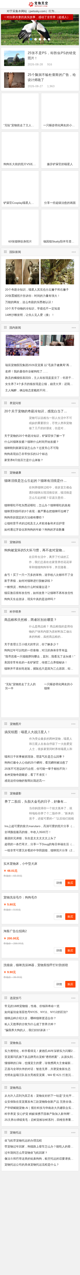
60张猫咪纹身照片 (20, 241)
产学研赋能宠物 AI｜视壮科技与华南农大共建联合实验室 (41, 1107)
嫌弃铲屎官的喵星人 (60, 164)
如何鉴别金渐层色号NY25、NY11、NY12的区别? (36, 1012)
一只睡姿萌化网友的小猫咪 (60, 125)
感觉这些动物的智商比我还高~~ (25, 780)
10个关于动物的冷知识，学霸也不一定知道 (32, 308)
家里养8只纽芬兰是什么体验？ (23, 460)
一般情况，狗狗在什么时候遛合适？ (27, 587)
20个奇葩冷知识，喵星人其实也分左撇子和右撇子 (37, 289)
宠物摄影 (15, 793)
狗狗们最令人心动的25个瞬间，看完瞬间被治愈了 (36, 762)
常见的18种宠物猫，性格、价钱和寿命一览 (32, 1006)
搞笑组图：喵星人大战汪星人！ (27, 732)
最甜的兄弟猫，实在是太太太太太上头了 (30, 838)
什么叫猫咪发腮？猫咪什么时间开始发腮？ (31, 441)
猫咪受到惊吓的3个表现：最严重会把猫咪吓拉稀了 (36, 511)
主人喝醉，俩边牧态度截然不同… (26, 390)
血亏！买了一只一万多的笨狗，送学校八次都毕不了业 (38, 574)
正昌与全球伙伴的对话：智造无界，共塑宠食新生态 (38, 1069)
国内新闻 (15, 327)
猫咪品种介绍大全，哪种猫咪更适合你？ (30, 1018)
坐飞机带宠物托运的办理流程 (23, 1140)
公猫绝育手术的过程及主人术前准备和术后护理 (34, 523)
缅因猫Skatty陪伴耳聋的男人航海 (61, 241)
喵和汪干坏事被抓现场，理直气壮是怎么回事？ (35, 756)
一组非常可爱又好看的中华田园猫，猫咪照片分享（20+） (41, 850)
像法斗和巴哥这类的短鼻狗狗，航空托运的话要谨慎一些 (40, 1158)
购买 (70, 882)
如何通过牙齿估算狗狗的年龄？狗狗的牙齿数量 (34, 529)
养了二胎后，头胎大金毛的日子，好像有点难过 (39, 801)
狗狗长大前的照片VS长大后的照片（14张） (21, 164)
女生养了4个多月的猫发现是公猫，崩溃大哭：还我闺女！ (42, 384)
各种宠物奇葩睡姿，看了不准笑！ (26, 774)
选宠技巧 (15, 998)
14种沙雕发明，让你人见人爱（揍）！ (29, 314)
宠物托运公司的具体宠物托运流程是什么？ (32, 1164)
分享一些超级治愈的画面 (60, 202)
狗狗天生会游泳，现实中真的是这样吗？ (30, 599)
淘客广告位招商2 (15, 931)
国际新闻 (15, 252)
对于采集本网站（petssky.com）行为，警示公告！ (39, 11)
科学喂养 (15, 611)
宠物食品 (15, 1042)
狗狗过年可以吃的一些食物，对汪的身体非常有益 (35, 650)
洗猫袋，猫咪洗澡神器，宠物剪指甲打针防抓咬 (35, 965)
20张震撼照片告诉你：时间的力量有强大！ (32, 295)
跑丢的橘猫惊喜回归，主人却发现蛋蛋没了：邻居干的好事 (42, 377)
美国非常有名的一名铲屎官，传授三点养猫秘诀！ (35, 662)
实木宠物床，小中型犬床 (20, 863)
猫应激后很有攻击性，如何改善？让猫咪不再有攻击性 (38, 593)
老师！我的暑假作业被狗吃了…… (26, 371)
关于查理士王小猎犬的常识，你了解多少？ (31, 644)
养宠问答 (15, 403)
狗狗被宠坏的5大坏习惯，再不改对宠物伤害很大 (39, 550)
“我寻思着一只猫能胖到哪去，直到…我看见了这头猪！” (39, 656)
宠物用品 (15, 1087)
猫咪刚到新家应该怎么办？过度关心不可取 (31, 448)
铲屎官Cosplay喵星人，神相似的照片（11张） (21, 202)
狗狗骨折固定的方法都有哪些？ (24, 517)
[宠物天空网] (40, 5)
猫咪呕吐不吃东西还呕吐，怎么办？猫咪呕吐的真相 (37, 505)
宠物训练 (15, 542)
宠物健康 (15, 472)
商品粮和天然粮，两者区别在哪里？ (30, 619)
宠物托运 (15, 1132)
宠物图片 (15, 724)
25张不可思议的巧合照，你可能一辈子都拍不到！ (36, 768)
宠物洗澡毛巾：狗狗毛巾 (20, 897)
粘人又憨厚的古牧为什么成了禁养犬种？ (30, 1024)
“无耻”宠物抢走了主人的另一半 (21, 125)
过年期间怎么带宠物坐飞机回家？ (26, 1152)
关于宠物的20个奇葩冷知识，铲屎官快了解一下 (34, 435)
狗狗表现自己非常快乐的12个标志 (26, 454)
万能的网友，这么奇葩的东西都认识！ (29, 302)
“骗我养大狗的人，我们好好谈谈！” (27, 1030)
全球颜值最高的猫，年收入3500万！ (28, 832)
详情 (59, 882)
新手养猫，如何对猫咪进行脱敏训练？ (28, 580)
